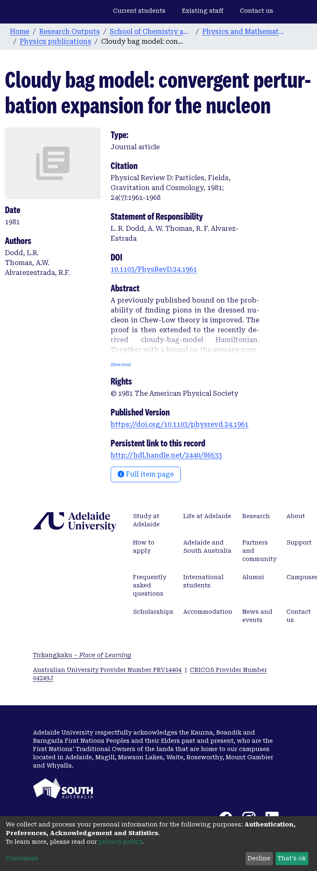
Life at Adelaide (207, 516)
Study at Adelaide (146, 520)
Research (256, 516)
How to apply (143, 546)
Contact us (256, 10)
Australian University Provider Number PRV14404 (107, 670)
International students (203, 581)
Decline (259, 858)
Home (19, 31)
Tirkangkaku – (82, 655)
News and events (257, 615)
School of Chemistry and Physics (151, 31)
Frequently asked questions (149, 585)
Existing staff (202, 10)
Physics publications (55, 41)
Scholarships (153, 611)
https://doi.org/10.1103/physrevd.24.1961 (179, 424)
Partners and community (259, 550)
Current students (139, 10)
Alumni (253, 577)
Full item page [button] (149, 474)
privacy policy (120, 841)
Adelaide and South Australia (207, 546)
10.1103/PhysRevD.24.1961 (154, 269)
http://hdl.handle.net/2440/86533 (166, 455)
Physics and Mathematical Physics (243, 31)
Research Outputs (69, 31)
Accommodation (207, 611)
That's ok (292, 858)
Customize (22, 858)
